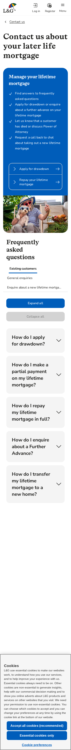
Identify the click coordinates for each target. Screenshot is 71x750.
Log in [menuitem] (36, 11)
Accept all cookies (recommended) (36, 725)
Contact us (17, 22)
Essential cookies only (37, 735)
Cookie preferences (37, 745)
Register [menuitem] (50, 11)
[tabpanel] (35, 407)
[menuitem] (36, 8)
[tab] (23, 268)
